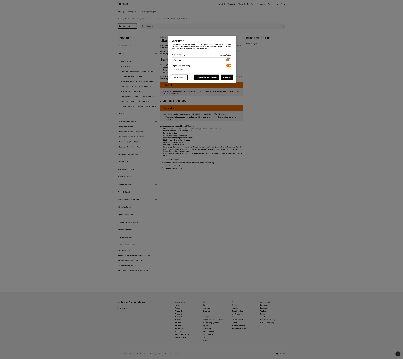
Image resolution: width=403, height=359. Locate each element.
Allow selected (179, 77)
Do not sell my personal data (206, 77)
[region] (202, 59)
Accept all (227, 77)
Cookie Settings (177, 69)
